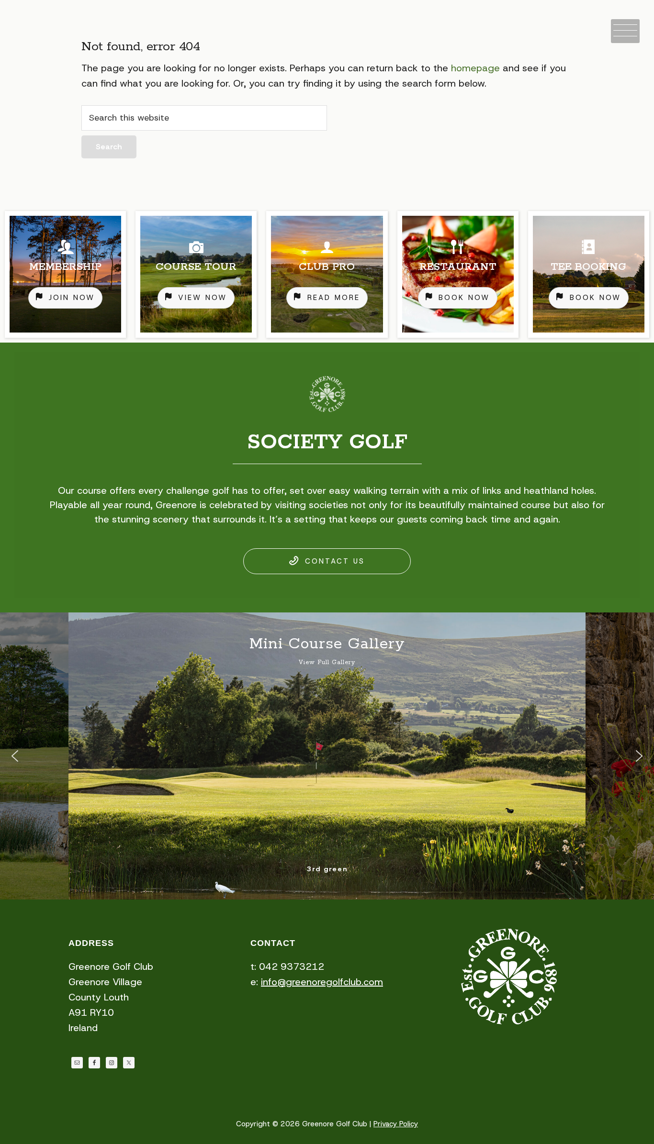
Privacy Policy (395, 1124)
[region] (327, 274)
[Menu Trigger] (625, 31)
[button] (15, 756)
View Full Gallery (327, 662)
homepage (475, 68)
